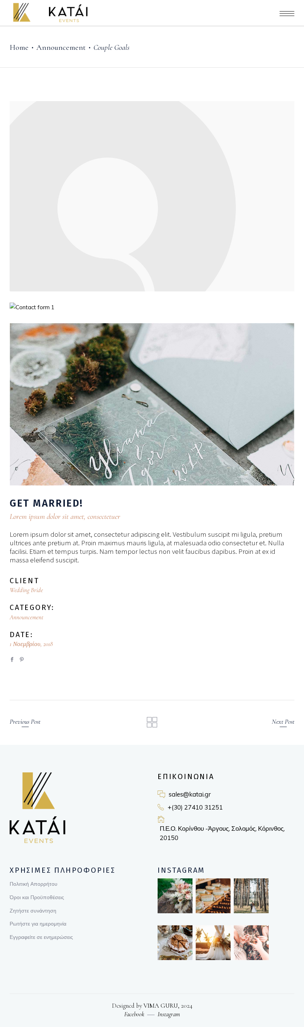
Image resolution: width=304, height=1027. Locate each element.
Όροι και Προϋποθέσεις (37, 897)
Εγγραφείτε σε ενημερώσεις (41, 937)
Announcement (61, 47)
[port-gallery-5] (152, 404)
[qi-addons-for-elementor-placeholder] (152, 196)
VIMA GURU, (160, 1006)
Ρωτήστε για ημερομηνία (38, 923)
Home (19, 47)
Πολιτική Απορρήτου (33, 884)
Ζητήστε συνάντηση (33, 910)
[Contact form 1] (152, 307)
